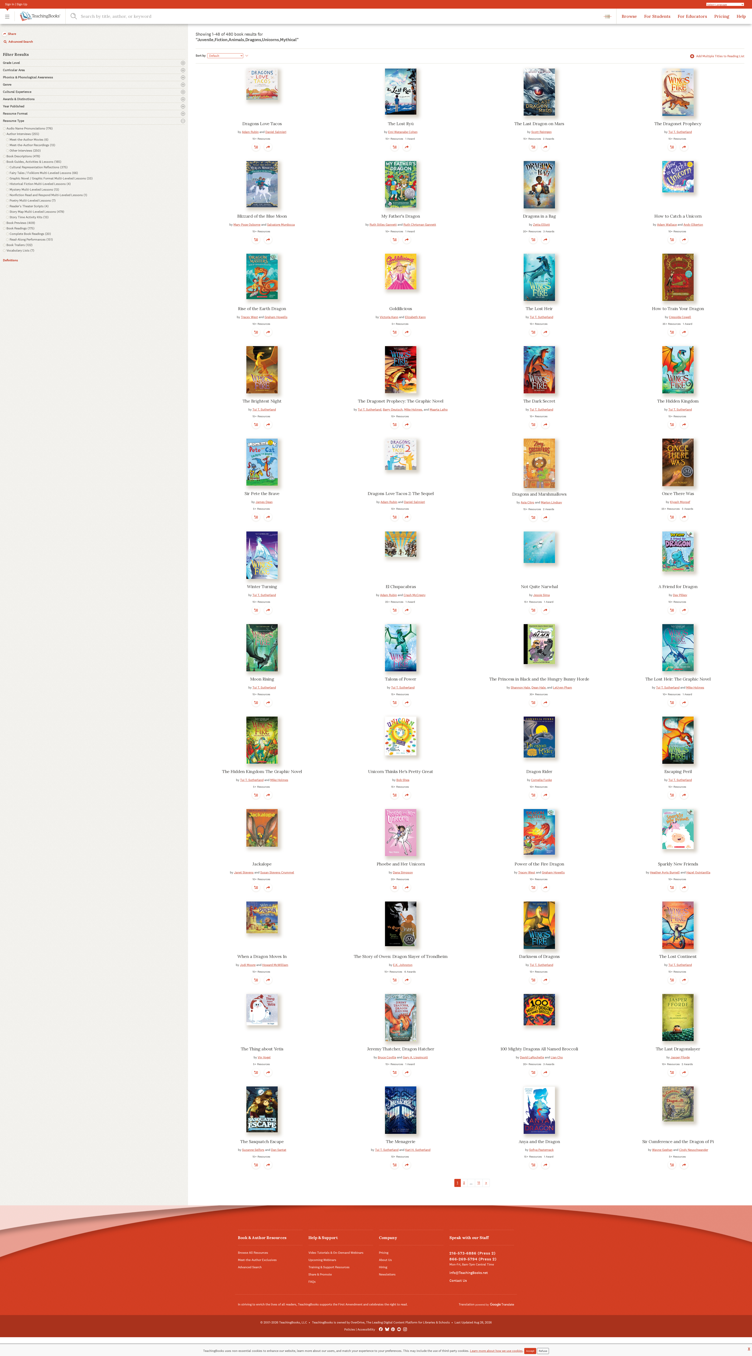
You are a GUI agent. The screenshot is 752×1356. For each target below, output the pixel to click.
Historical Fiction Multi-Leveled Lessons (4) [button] (40, 184)
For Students (657, 16)
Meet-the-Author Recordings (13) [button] (32, 145)
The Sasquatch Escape (262, 1141)
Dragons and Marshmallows (539, 494)
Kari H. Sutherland (417, 1150)
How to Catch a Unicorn (677, 216)
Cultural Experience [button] (17, 92)
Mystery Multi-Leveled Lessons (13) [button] (34, 189)
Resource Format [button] (15, 114)
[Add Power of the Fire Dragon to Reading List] (533, 887)
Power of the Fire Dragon (539, 864)
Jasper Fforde (680, 1057)
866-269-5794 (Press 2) (473, 1259)
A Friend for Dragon (678, 586)
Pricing (721, 16)
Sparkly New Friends (678, 864)
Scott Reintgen (541, 132)
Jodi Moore (248, 965)
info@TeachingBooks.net (468, 1272)
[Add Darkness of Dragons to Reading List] (533, 980)
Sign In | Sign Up (16, 4)
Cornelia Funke (541, 780)
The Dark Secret (539, 401)
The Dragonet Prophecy (677, 123)
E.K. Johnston (402, 965)
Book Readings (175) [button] (20, 228)
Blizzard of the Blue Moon (262, 216)
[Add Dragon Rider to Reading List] (533, 795)
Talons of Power (400, 679)
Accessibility (366, 1329)
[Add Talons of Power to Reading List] (395, 702)
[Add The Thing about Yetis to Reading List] (256, 1072)
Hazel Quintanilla (698, 872)
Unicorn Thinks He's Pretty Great (400, 771)
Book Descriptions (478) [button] (23, 156)
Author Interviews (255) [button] (22, 134)
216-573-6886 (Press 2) (472, 1253)
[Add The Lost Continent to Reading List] (672, 980)
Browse (629, 16)
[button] (7, 16)
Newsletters (387, 1274)
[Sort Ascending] (246, 55)
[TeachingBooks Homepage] (37, 16)
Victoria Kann (389, 317)
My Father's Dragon (400, 216)
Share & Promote (320, 1274)
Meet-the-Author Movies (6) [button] (29, 140)
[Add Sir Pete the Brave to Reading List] (256, 517)
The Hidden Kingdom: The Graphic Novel (262, 771)
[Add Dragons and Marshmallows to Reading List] (533, 517)
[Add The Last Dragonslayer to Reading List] (672, 1072)
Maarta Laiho (439, 409)
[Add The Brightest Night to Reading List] (256, 424)
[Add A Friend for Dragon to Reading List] (672, 610)
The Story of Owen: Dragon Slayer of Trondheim (400, 956)
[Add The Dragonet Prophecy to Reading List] (672, 147)
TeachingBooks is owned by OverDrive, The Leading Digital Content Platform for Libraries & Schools (381, 1322)
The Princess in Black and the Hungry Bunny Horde (539, 679)
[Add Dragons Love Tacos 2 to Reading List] (395, 517)
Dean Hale (538, 687)
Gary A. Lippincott (415, 1057)
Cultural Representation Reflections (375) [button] (39, 167)
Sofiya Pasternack (541, 1150)
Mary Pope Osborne (246, 225)
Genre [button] (7, 85)
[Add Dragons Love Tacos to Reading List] (256, 147)
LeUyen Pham (562, 687)
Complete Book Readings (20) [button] (30, 234)
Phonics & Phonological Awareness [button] (28, 77)
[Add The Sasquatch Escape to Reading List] (256, 1165)
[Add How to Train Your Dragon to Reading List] (672, 332)
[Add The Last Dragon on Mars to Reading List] (533, 147)
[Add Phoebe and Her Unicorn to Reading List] (395, 887)
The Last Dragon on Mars (539, 123)
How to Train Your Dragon (678, 308)
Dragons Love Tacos (262, 123)
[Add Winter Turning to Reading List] (256, 610)
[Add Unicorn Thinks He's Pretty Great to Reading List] (395, 795)
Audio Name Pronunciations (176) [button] (29, 128)
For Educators (692, 16)
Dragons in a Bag (539, 216)
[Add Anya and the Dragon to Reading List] (533, 1165)
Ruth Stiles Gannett (383, 225)
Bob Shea (402, 780)
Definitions (10, 260)
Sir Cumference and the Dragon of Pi (678, 1141)
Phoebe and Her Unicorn (401, 864)
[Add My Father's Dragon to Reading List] (395, 240)
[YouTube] (399, 1329)
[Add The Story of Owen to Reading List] (395, 980)
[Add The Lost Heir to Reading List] (533, 332)
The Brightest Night (262, 401)
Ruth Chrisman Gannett (419, 225)
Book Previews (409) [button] (20, 223)
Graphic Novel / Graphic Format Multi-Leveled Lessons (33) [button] (51, 178)
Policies (349, 1329)
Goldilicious (400, 308)
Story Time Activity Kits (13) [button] (29, 217)
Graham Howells (276, 317)
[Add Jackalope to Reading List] (256, 887)
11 (478, 1182)
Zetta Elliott (541, 225)
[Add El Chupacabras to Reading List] (395, 610)
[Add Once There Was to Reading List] (672, 517)
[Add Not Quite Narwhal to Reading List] (533, 610)
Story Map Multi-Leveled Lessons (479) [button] (37, 212)
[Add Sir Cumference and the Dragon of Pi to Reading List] (672, 1165)
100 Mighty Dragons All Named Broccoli (539, 1049)
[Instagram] (405, 1329)
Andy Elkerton (693, 225)
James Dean (264, 502)
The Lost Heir (539, 308)
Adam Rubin (250, 132)
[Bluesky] (387, 1329)
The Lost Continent (678, 956)
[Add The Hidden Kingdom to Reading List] (672, 424)
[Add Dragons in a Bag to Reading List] (533, 240)
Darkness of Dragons (539, 956)
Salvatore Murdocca (281, 225)
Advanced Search (20, 42)
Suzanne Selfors (253, 1150)
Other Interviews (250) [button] (25, 150)
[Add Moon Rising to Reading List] (256, 702)
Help (741, 16)
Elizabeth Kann (415, 317)
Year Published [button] (13, 106)
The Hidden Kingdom (678, 401)
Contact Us (458, 1280)
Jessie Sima (541, 595)
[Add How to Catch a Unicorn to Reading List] (672, 240)
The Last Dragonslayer (678, 1049)
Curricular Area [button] (14, 70)
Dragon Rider (539, 771)
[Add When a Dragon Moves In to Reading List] (256, 980)
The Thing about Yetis (262, 1049)
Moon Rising (262, 679)
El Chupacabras (401, 586)
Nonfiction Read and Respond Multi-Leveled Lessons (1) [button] (48, 195)
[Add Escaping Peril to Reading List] (672, 795)
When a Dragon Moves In (262, 956)
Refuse (543, 1351)
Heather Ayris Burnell (665, 872)
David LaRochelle (532, 1057)
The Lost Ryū (401, 123)
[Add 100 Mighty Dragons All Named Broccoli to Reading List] (533, 1072)
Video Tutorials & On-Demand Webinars (335, 1253)
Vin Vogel (264, 1057)
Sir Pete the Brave (262, 493)
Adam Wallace (667, 225)
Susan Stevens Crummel (277, 872)
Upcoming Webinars (322, 1260)
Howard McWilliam (275, 965)
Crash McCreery (415, 595)
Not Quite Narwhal (539, 586)
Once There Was (678, 493)
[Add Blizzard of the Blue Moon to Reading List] (256, 240)
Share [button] (11, 34)
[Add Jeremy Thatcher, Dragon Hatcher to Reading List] (395, 1072)
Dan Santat (278, 1150)
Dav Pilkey (680, 595)
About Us (385, 1260)
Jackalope (261, 864)
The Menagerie (400, 1141)
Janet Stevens (244, 872)
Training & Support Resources (329, 1267)
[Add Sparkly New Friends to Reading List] (672, 887)
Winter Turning (262, 586)
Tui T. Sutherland (680, 132)
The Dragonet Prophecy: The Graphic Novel (400, 401)
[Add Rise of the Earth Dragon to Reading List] (256, 332)
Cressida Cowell (680, 317)
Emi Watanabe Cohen (403, 132)
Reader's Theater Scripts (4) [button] (29, 206)
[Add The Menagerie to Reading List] (395, 1165)
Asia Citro (527, 502)
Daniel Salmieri (275, 132)
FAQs (312, 1282)
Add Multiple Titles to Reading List (719, 56)
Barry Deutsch (393, 409)
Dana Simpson (403, 872)
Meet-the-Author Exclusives (257, 1260)
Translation (467, 1304)
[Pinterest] (393, 1329)
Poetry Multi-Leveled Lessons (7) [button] (33, 200)
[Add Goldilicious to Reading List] (395, 332)
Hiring (383, 1267)
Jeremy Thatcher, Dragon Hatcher (400, 1049)
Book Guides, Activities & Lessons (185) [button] (33, 162)
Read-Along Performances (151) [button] (31, 239)
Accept (530, 1351)
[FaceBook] (380, 1329)
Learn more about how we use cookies (496, 1351)
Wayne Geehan (662, 1150)
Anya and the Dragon (539, 1141)
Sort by (201, 55)
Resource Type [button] (13, 121)
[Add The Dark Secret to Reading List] (533, 424)
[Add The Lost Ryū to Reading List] (395, 147)
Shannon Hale (520, 687)
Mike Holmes (413, 409)
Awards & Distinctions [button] (19, 99)
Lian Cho (557, 1057)
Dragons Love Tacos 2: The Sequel (401, 493)
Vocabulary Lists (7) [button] (20, 250)
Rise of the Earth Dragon (262, 308)
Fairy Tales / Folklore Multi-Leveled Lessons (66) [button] (44, 173)
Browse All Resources (253, 1253)
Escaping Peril (678, 771)
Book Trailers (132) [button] (19, 245)
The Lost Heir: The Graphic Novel (678, 679)
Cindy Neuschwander (693, 1150)
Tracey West (249, 317)
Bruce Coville (387, 1057)
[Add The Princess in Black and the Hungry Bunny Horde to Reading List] (533, 702)
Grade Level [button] (11, 63)
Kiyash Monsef (680, 502)
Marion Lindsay (551, 502)
